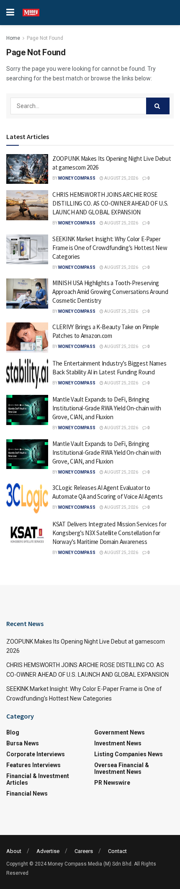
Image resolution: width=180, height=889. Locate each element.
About (13, 851)
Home (13, 38)
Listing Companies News (128, 754)
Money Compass (76, 178)
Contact (117, 851)
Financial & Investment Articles (37, 779)
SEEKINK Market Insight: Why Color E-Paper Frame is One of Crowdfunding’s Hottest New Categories (109, 247)
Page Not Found (45, 38)
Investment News (117, 743)
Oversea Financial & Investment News (121, 768)
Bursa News (22, 743)
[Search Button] (158, 106)
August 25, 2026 (120, 178)
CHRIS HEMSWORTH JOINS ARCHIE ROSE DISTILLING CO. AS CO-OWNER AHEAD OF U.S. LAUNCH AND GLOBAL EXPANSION (110, 203)
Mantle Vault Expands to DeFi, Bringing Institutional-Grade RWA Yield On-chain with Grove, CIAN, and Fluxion (106, 408)
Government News (119, 732)
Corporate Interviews (35, 754)
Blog (12, 732)
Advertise (47, 851)
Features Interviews (33, 765)
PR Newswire (112, 782)
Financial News (27, 793)
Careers (84, 851)
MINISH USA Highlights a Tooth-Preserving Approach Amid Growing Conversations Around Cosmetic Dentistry (110, 291)
